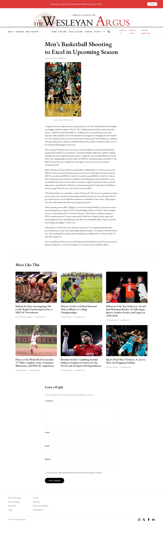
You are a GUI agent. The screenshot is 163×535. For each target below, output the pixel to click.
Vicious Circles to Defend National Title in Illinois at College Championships (79, 309)
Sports (97, 32)
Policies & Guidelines (41, 505)
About (11, 32)
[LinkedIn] (153, 519)
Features (63, 32)
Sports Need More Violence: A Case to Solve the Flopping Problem (125, 361)
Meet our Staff (32, 32)
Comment (49, 401)
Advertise (20, 32)
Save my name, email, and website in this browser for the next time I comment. (74, 472)
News (54, 32)
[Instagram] (139, 519)
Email (47, 446)
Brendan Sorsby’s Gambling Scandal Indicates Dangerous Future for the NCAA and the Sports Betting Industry (81, 362)
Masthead (12, 505)
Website (48, 459)
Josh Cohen (62, 58)
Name (47, 432)
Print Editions (38, 510)
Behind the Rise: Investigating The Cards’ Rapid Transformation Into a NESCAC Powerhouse (34, 309)
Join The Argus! (14, 502)
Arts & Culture (76, 32)
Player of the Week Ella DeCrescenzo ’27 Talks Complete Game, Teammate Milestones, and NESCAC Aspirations (35, 362)
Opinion (88, 32)
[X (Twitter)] (143, 519)
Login (10, 510)
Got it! (152, 4)
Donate (36, 497)
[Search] (109, 31)
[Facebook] (148, 519)
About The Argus (14, 497)
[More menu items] (104, 32)
